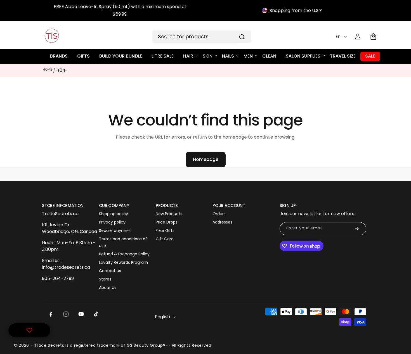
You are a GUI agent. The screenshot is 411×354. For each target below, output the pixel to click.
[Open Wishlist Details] (29, 330)
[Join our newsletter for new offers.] (357, 228)
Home (47, 69)
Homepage (205, 159)
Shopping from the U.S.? (296, 10)
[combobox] (202, 36)
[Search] (242, 37)
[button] (373, 36)
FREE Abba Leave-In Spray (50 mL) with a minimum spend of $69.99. (120, 10)
